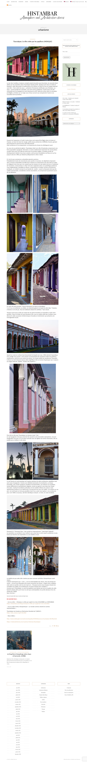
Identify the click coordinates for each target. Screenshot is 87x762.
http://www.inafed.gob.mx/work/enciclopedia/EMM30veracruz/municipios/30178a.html (32, 619)
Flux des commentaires (68, 692)
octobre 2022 (17, 704)
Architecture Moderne (23, 652)
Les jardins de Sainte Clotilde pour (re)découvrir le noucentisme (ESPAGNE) (71, 113)
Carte (8, 1)
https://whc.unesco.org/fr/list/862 (16, 613)
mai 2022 (18, 713)
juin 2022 (18, 711)
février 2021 (18, 749)
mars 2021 (18, 747)
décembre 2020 (18, 754)
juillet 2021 (18, 737)
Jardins (26, 1)
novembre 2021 (18, 728)
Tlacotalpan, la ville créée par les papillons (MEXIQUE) (32, 42)
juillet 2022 (18, 709)
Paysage (43, 709)
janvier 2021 (18, 751)
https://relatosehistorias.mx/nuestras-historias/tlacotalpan (23, 622)
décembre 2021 (18, 725)
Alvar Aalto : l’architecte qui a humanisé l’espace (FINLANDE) (70, 98)
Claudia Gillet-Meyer (57, 1)
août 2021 (18, 735)
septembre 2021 (18, 732)
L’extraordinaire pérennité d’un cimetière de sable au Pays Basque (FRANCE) (71, 109)
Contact (42, 1)
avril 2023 (18, 697)
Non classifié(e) (43, 702)
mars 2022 (18, 718)
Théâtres (43, 711)
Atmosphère (48, 1)
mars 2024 (18, 692)
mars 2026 (18, 690)
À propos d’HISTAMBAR (34, 1)
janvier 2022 (18, 723)
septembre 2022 (18, 706)
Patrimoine (21, 1)
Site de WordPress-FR (69, 695)
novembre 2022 (18, 702)
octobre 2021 (17, 730)
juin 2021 (18, 740)
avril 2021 (18, 744)
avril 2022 (18, 716)
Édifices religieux (43, 697)
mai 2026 (18, 687)
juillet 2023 (18, 695)
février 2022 (18, 721)
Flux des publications (69, 690)
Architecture (14, 1)
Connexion (69, 687)
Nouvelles (43, 704)
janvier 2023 (18, 699)
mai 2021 (18, 742)
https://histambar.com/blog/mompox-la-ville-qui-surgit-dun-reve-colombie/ (28, 603)
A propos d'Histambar (71, 89)
